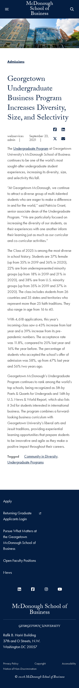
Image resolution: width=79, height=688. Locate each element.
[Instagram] (46, 589)
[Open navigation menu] (7, 9)
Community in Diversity (41, 456)
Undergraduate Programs (25, 462)
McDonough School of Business (39, 9)
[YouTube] (59, 589)
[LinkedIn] (63, 129)
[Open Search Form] (72, 9)
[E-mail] (63, 138)
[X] (55, 138)
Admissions (15, 61)
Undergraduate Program (30, 148)
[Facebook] (55, 129)
